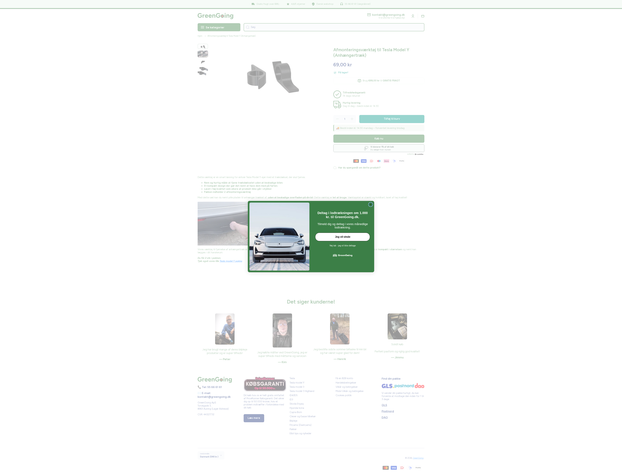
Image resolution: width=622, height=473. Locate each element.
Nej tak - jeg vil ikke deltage (343, 245)
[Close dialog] (371, 204)
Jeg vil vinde (342, 236)
